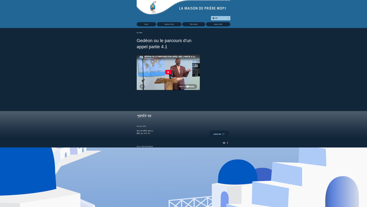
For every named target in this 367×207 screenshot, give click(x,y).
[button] (169, 24)
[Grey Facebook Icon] (227, 143)
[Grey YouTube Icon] (224, 143)
